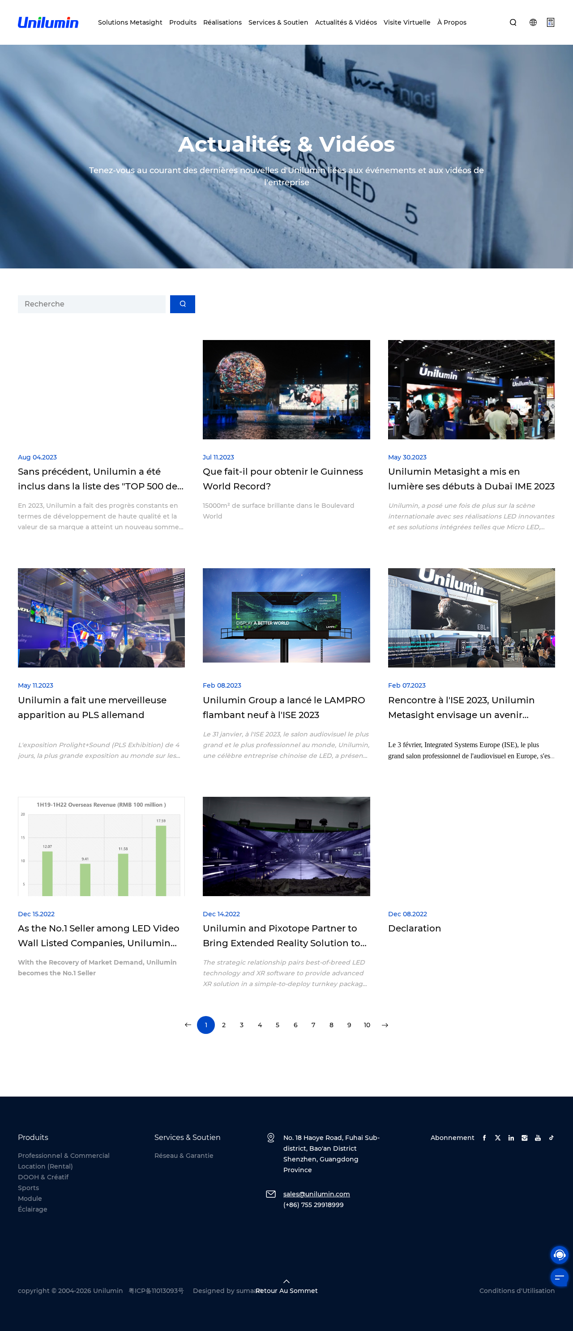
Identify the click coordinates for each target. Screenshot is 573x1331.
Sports (28, 1188)
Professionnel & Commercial (64, 1156)
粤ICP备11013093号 (156, 1291)
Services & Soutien (278, 22)
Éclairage (32, 1209)
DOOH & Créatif (43, 1177)
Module (30, 1199)
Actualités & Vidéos (346, 22)
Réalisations (222, 22)
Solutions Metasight (130, 22)
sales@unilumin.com (316, 1194)
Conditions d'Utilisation (517, 1291)
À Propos (451, 22)
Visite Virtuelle (407, 22)
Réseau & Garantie (184, 1156)
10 (367, 1025)
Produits (183, 22)
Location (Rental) (45, 1166)
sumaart (249, 1291)
